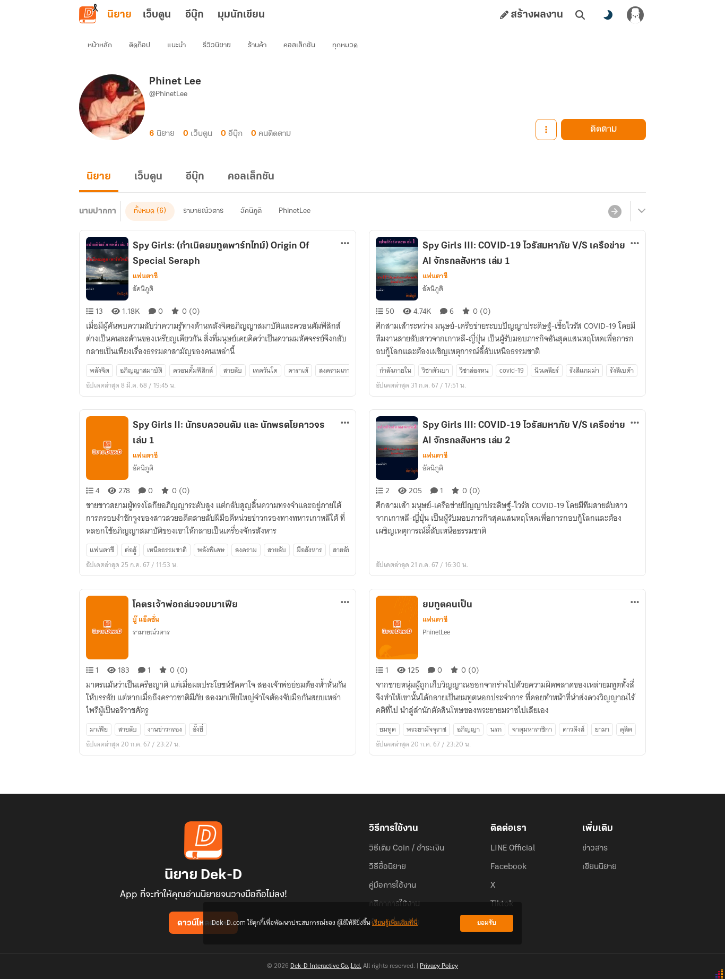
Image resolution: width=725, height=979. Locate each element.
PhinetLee (294, 211)
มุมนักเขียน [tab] (241, 15)
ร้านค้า (257, 45)
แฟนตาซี (145, 276)
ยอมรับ (486, 923)
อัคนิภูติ (251, 211)
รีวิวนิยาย (217, 45)
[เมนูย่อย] (640, 211)
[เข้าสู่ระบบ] (635, 14)
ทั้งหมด (144, 211)
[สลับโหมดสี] (607, 14)
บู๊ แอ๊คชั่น (146, 619)
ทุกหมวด (345, 45)
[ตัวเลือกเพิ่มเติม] (546, 129)
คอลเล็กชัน (299, 45)
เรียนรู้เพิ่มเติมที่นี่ (395, 923)
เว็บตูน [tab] (157, 15)
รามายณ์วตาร (203, 211)
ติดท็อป (139, 45)
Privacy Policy (439, 966)
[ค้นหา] (580, 14)
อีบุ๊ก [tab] (194, 15)
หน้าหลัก (100, 45)
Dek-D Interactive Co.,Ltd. (325, 966)
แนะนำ (176, 45)
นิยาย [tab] (119, 15)
